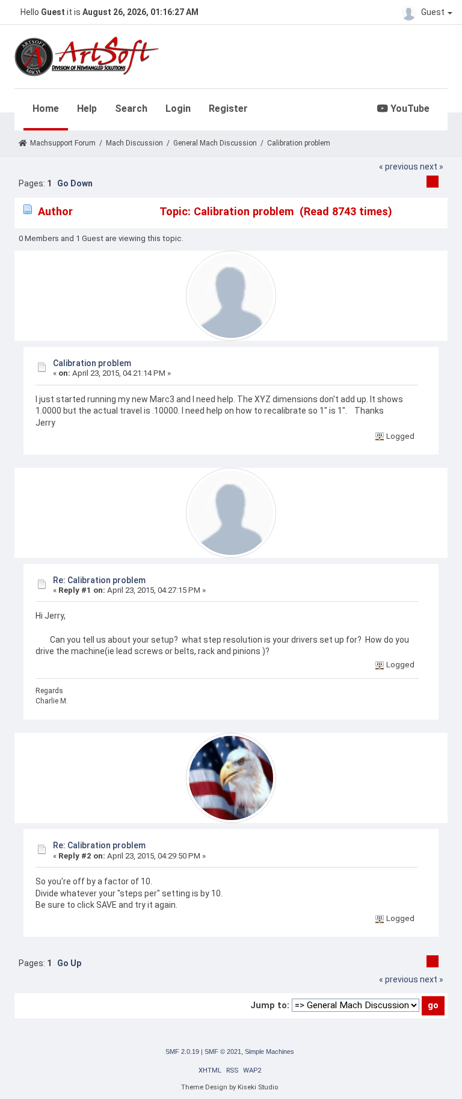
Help (87, 108)
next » (431, 166)
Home (45, 108)
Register (228, 108)
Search (131, 108)
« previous (398, 166)
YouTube (409, 108)
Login (178, 108)
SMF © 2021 (223, 1051)
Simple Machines (269, 1051)
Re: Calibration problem (99, 580)
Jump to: (269, 1005)
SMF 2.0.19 (182, 1051)
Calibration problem (92, 363)
